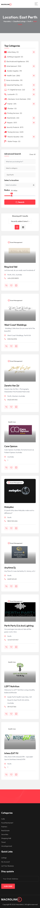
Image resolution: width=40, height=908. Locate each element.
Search (21, 202)
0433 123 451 (12, 579)
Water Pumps (14, 141)
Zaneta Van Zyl (11, 385)
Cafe (3, 819)
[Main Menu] (36, 3)
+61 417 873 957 (12, 640)
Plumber (12, 108)
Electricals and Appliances (17, 61)
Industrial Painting (14, 85)
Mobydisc (9, 507)
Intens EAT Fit (11, 753)
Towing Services (15, 132)
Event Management (16, 242)
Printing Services (14, 113)
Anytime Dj (10, 567)
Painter (11, 104)
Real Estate (13, 118)
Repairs (12, 123)
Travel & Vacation (15, 137)
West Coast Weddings (15, 324)
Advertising (13, 52)
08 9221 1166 (11, 707)
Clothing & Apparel (15, 57)
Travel (3, 842)
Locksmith (12, 94)
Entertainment (14, 66)
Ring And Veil (10, 266)
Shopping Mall (6, 838)
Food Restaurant (7, 823)
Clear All (32, 154)
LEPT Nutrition (11, 686)
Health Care (12, 422)
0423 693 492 (12, 400)
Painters (4, 827)
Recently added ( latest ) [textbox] (19, 221)
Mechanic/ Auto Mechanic (19, 99)
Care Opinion (10, 446)
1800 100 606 (12, 521)
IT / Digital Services (16, 90)
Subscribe (8, 886)
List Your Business (7, 866)
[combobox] (20, 221)
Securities (4, 834)
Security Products (15, 127)
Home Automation (14, 80)
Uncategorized (6, 846)
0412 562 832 (12, 339)
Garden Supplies (14, 71)
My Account (5, 862)
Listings (4, 858)
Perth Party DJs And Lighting (19, 625)
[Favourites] (11, 285)
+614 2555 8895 (13, 278)
